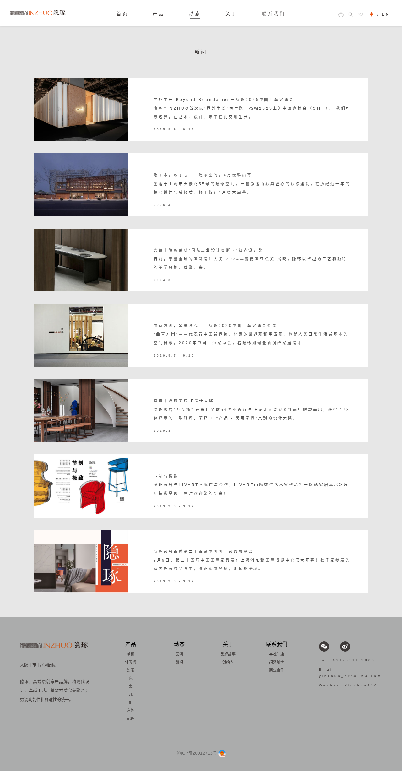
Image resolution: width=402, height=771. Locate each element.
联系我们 (274, 13)
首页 (122, 13)
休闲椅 (130, 662)
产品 (159, 13)
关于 (231, 13)
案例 (179, 654)
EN (386, 14)
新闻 (179, 662)
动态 (195, 13)
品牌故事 (228, 654)
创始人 (228, 662)
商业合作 (276, 670)
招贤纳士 (276, 662)
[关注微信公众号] (324, 646)
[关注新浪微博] (345, 646)
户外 (130, 710)
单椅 (130, 654)
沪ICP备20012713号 (197, 753)
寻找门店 (276, 654)
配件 (130, 719)
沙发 (130, 670)
